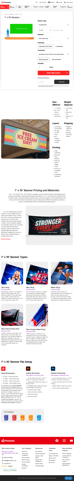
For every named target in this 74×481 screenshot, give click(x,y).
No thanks (37, 249)
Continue (37, 245)
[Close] (55, 222)
